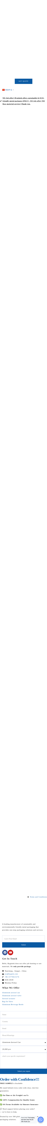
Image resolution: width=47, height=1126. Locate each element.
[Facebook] (5, 952)
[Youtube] (10, 952)
